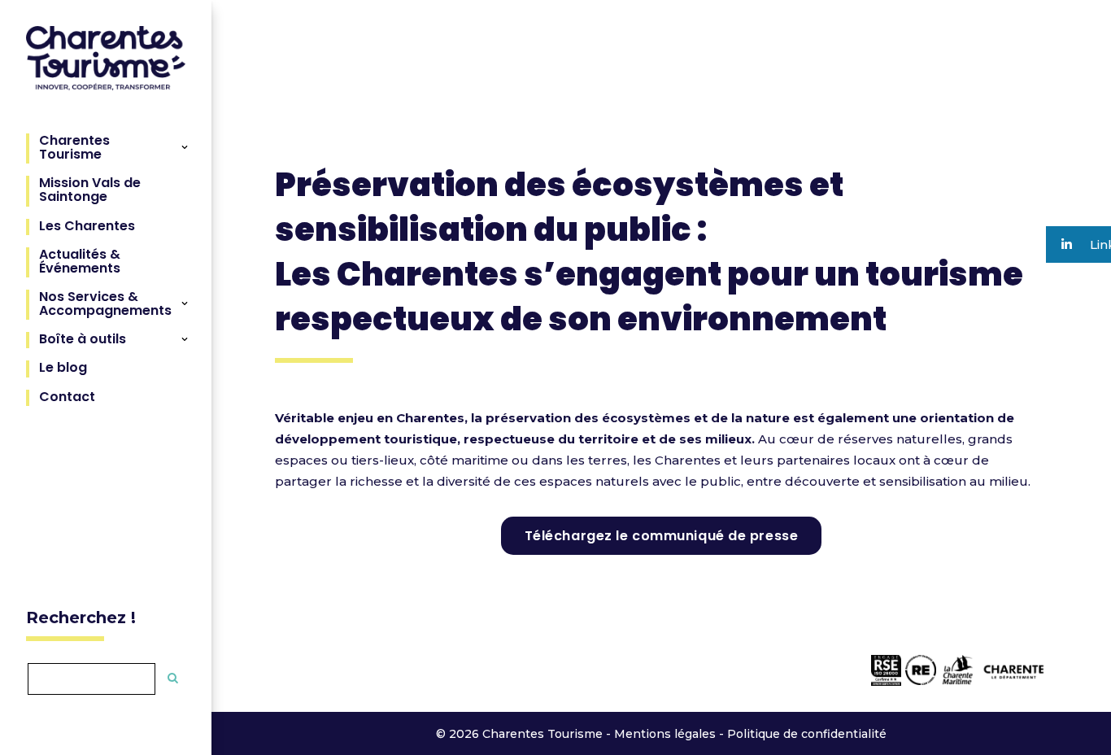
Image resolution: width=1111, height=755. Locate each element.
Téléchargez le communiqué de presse (662, 535)
